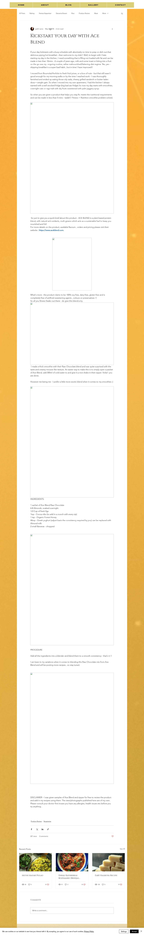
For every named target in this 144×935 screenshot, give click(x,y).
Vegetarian (47, 821)
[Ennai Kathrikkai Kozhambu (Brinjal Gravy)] (72, 862)
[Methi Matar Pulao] (35, 862)
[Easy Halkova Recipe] (108, 862)
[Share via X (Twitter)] (37, 829)
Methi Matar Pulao (32, 875)
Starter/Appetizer (45, 13)
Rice (72, 13)
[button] (122, 13)
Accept (134, 931)
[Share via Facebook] (31, 829)
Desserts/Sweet (61, 13)
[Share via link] (48, 829)
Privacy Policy (89, 931)
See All (122, 849)
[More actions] (112, 28)
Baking (32, 13)
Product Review (84, 13)
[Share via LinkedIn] (42, 829)
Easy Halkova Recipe (106, 875)
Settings (124, 931)
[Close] (141, 931)
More (104, 13)
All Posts (22, 13)
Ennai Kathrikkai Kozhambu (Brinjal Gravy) (68, 877)
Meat (96, 13)
